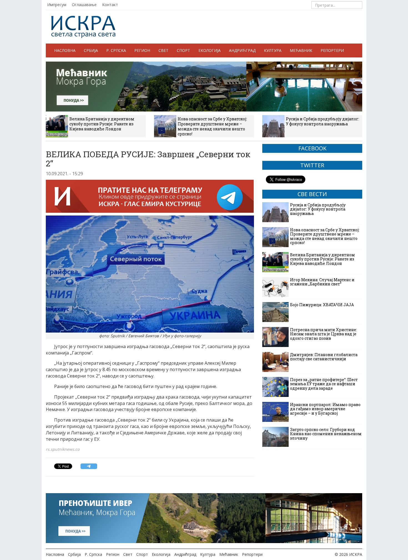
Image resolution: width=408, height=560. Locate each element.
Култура (272, 50)
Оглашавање (84, 4)
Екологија (209, 50)
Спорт (183, 50)
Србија (91, 50)
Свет (163, 50)
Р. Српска (116, 50)
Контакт (110, 4)
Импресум (56, 4)
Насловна (64, 50)
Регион (142, 50)
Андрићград (242, 50)
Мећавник (301, 50)
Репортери (332, 50)
